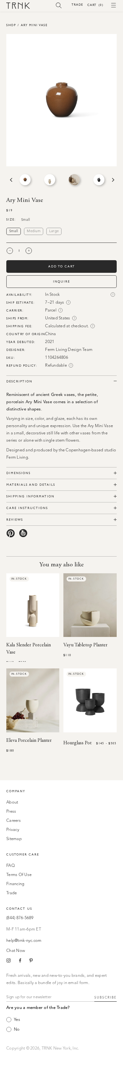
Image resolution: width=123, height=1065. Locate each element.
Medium (33, 231)
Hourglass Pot (77, 743)
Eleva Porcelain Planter (29, 740)
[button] (59, 5)
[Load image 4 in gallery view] (98, 179)
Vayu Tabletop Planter (85, 645)
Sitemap (14, 839)
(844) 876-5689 (20, 918)
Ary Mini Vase (34, 25)
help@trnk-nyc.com (23, 941)
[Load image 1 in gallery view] (25, 179)
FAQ (10, 866)
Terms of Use (19, 875)
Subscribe (105, 997)
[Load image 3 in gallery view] (74, 179)
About (12, 802)
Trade (77, 4)
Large (54, 231)
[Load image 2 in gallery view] (49, 179)
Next (112, 180)
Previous (10, 180)
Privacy (12, 830)
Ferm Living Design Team (68, 350)
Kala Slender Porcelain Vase (28, 649)
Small (13, 231)
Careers (13, 821)
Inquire (61, 281)
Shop (11, 25)
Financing (15, 884)
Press (11, 812)
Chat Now (15, 951)
